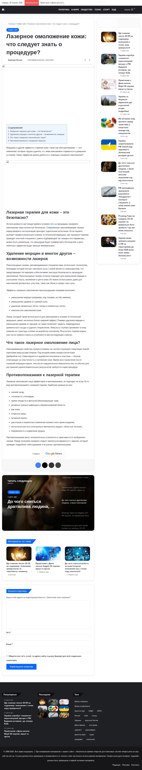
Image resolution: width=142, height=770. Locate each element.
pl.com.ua (10, 756)
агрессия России (91, 720)
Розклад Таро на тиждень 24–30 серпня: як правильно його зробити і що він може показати (31, 504)
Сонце (94, 716)
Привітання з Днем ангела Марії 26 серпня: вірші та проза (64, 3)
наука (91, 735)
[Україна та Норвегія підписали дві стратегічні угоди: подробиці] (108, 100)
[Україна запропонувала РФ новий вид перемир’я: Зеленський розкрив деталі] (108, 144)
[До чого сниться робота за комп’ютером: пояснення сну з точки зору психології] (77, 554)
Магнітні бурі (80, 711)
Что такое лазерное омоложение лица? (28, 137)
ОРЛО (99, 711)
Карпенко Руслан (15, 60)
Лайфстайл (21, 24)
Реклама (126, 765)
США (86, 716)
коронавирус (90, 730)
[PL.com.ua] (7, 10)
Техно (97, 9)
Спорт (106, 9)
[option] (48, 503)
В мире (75, 9)
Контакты (135, 765)
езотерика (93, 725)
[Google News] (54, 454)
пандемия (79, 739)
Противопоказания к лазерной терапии (28, 141)
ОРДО (91, 711)
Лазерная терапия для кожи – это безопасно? (31, 131)
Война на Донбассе (82, 706)
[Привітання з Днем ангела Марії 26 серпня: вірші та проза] (108, 84)
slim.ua (53, 224)
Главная (11, 24)
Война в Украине (81, 702)
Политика (64, 9)
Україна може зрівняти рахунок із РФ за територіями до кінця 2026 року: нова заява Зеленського (126, 247)
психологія (90, 739)
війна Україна (80, 725)
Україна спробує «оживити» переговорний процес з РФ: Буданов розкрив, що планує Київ (126, 64)
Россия (77, 716)
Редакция (116, 765)
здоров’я (78, 730)
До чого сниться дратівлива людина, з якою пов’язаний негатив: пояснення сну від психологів (126, 172)
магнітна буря (80, 735)
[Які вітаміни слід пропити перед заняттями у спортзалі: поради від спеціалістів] (108, 122)
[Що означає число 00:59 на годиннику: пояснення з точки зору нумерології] (108, 37)
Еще (114, 9)
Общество (86, 9)
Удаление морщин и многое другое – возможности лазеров (37, 134)
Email (9, 644)
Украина (78, 720)
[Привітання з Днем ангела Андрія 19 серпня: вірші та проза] (48, 554)
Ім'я (8, 632)
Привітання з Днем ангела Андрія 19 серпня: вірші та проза (48, 566)
